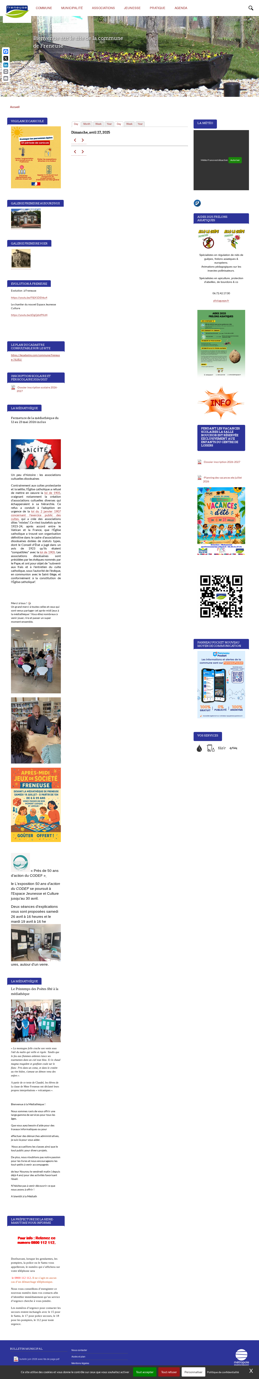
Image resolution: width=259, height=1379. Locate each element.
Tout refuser (169, 1372)
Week (98, 124)
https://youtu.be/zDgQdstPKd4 (29, 315)
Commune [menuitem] (44, 8)
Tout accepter (145, 1372)
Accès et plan (78, 1356)
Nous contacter (79, 1350)
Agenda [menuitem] (181, 8)
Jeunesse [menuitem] (132, 8)
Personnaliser (193, 1372)
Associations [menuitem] (103, 8)
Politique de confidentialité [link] (223, 1372)
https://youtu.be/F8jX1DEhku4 (29, 297)
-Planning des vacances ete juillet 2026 (222, 479)
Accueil (15, 107)
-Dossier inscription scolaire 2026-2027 (37, 389)
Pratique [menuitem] (157, 8)
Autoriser (235, 160)
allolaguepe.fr (221, 300)
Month (86, 124)
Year (109, 124)
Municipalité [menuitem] (72, 8)
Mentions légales (80, 1363)
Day (76, 124)
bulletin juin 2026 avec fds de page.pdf (39, 1358)
